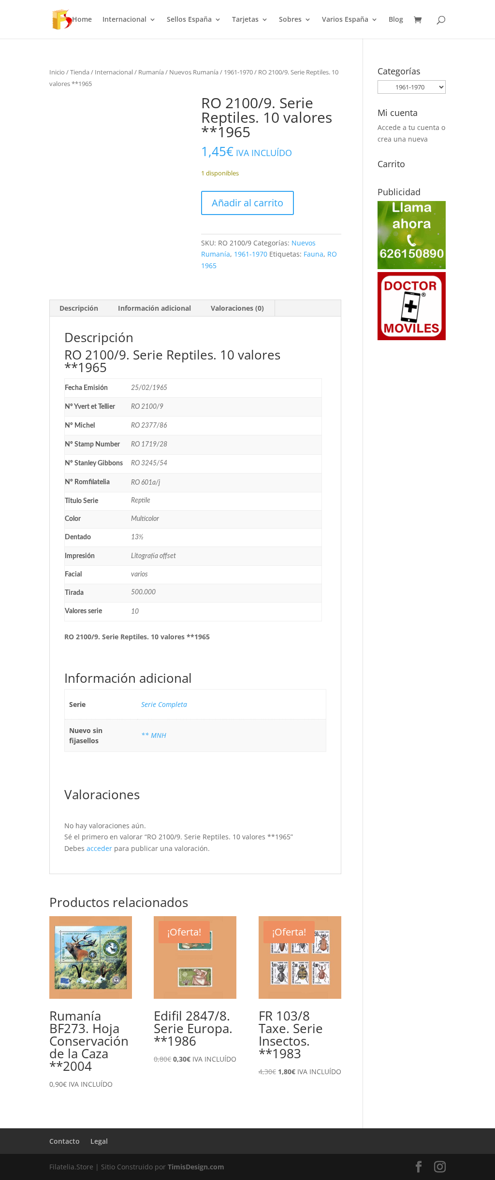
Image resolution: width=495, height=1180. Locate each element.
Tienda (79, 72)
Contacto (64, 1141)
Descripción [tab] (78, 308)
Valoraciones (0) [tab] (237, 308)
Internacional (124, 20)
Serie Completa (164, 704)
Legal (99, 1141)
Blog (396, 20)
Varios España (345, 20)
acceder (99, 848)
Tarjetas (245, 20)
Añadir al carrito (247, 202)
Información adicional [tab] (154, 308)
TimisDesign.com (196, 1166)
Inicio (57, 72)
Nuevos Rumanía (193, 72)
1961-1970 (238, 72)
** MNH (153, 735)
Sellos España (189, 20)
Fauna (313, 254)
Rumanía (151, 72)
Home (82, 20)
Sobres (290, 20)
